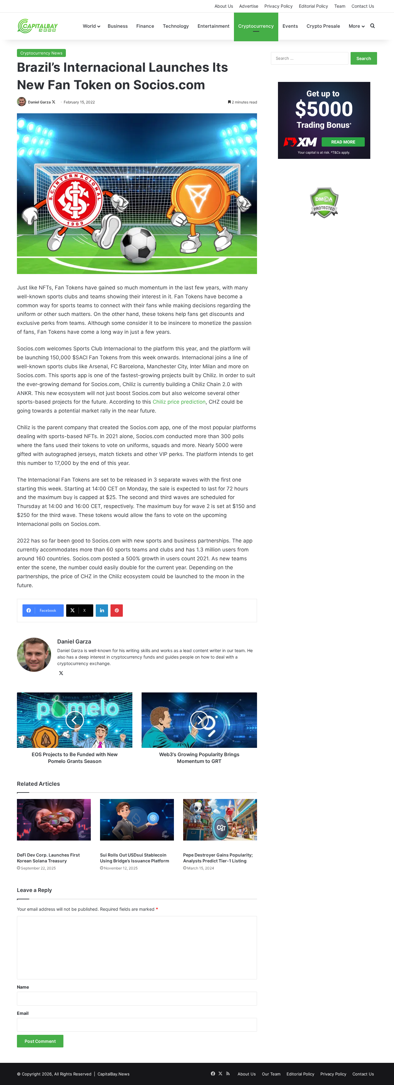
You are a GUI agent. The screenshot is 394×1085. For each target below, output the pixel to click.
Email (23, 1013)
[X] (61, 673)
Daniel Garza (39, 102)
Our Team (271, 1073)
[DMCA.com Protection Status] (324, 203)
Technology (176, 26)
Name (23, 987)
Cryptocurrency (256, 26)
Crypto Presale (323, 26)
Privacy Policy (278, 6)
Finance (145, 26)
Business (118, 26)
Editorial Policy (313, 6)
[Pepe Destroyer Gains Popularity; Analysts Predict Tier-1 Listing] (220, 824)
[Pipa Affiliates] (324, 120)
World (89, 26)
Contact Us (363, 6)
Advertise (248, 6)
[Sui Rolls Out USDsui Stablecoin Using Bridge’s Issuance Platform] (137, 824)
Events (290, 26)
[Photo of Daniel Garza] (22, 102)
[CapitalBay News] (37, 26)
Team (339, 6)
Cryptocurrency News (41, 52)
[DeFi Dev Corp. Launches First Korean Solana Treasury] (54, 824)
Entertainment (214, 26)
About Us (224, 6)
